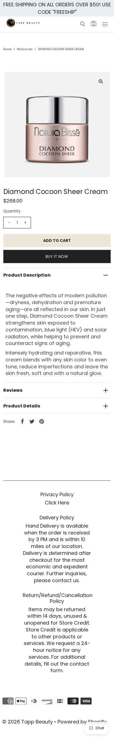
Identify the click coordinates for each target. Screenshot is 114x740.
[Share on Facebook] (22, 421)
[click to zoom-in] (101, 81)
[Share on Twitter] (32, 421)
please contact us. (57, 580)
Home (7, 49)
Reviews (12, 390)
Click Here (57, 502)
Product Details (21, 406)
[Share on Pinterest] (41, 421)
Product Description (27, 275)
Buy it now (57, 256)
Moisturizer (25, 49)
